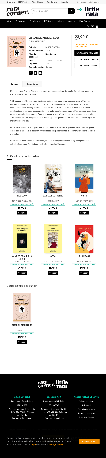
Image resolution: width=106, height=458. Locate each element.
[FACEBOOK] (84, 26)
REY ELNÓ (22, 196)
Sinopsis (14, 84)
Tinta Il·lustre (38, 2)
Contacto (64, 2)
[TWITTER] (92, 26)
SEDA (53, 256)
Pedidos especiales (86, 401)
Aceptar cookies (89, 441)
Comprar (22, 213)
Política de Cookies (86, 417)
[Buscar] (71, 11)
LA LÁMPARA (84, 256)
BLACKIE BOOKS (53, 47)
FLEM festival (23, 2)
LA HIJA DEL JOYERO (53, 196)
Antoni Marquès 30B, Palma (54, 401)
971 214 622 (22, 405)
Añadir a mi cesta (88, 53)
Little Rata (11, 2)
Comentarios (32, 84)
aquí (34, 444)
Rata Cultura (52, 2)
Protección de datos (86, 413)
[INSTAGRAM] (88, 26)
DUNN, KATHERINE (37, 41)
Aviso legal (86, 405)
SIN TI (84, 196)
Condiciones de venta (86, 409)
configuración (56, 444)
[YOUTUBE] (97, 26)
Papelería (34, 21)
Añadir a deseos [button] (90, 66)
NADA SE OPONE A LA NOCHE (22, 257)
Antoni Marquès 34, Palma (22, 401)
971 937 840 (54, 405)
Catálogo (20, 21)
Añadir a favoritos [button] (91, 59)
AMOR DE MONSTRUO (22, 325)
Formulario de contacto (21, 418)
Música (47, 21)
